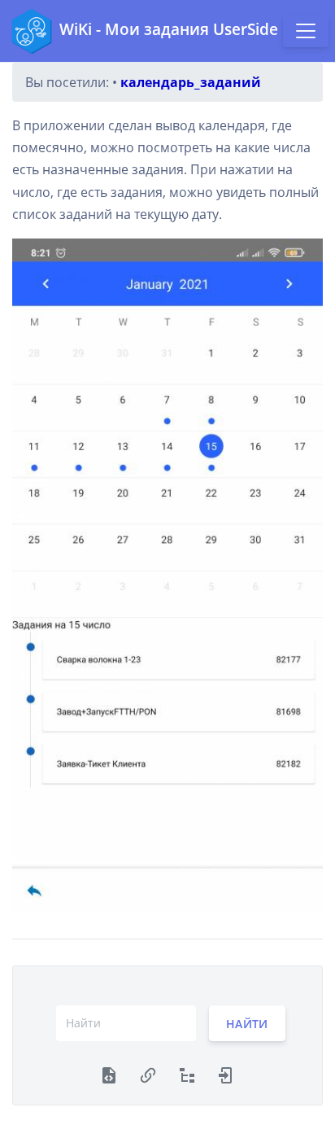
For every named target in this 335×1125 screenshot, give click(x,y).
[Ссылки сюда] (148, 1074)
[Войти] (226, 1074)
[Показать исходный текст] (109, 1074)
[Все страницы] (187, 1074)
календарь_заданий (190, 82)
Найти (247, 1023)
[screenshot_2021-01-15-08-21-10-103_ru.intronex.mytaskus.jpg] (167, 576)
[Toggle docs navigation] (305, 31)
